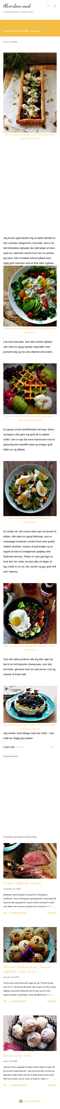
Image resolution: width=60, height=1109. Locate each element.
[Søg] (48, 5)
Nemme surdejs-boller (17, 1055)
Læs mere (52, 913)
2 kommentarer (18, 913)
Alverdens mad (17, 6)
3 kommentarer (18, 1001)
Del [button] (51, 747)
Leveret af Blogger (31, 1101)
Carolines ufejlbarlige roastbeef (22, 883)
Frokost (20, 747)
